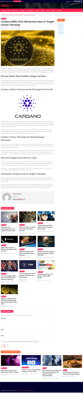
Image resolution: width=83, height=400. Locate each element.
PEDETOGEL (61, 25)
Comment (3, 318)
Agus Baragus (6, 28)
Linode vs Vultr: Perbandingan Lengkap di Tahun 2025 (31, 370)
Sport (47, 10)
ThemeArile (32, 390)
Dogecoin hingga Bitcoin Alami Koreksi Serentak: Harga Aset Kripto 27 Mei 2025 (9, 301)
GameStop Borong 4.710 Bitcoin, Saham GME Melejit (45, 276)
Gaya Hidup (30, 10)
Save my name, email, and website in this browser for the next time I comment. (20, 341)
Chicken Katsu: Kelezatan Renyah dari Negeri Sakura (71, 373)
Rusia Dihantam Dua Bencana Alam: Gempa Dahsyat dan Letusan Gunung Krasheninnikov (51, 373)
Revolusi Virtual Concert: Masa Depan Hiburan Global (10, 371)
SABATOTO (61, 29)
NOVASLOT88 (62, 32)
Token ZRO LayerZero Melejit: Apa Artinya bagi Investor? (9, 249)
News (8, 10)
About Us (59, 10)
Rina (4, 233)
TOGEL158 (61, 30)
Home (3, 10)
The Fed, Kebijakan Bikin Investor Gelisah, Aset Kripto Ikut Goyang (8, 278)
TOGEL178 (61, 24)
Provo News (25, 390)
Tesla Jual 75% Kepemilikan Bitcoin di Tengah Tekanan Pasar (8, 229)
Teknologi (15, 10)
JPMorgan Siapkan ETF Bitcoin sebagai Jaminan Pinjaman (27, 253)
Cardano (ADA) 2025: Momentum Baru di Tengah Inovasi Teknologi (20, 14)
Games (53, 10)
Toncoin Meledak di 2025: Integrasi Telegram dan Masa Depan (27, 275)
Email (2, 335)
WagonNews (18, 390)
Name (2, 329)
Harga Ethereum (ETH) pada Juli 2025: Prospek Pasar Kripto (45, 227)
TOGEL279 (61, 27)
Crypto (37, 10)
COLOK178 (61, 34)
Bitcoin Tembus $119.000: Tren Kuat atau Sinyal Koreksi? (27, 229)
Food (42, 10)
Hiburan (22, 10)
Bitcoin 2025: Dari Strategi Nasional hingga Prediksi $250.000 (46, 253)
